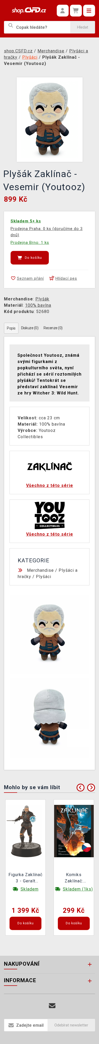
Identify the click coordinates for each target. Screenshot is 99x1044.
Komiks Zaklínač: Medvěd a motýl (74, 878)
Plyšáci (43, 576)
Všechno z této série (49, 485)
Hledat (82, 27)
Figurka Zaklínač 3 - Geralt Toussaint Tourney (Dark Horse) (25, 878)
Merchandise (40, 570)
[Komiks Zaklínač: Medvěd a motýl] (74, 830)
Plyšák (42, 298)
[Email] (52, 1006)
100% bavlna (38, 305)
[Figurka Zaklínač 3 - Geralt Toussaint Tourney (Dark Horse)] (25, 830)
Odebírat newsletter (71, 1025)
